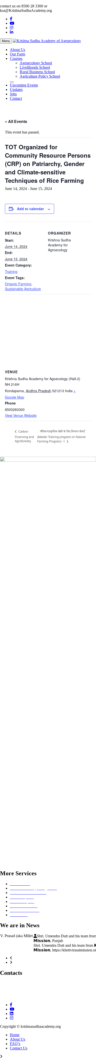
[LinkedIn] (11, 32)
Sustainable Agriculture (23, 288)
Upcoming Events (24, 85)
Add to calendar (30, 208)
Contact (16, 98)
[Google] (11, 1023)
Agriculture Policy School (40, 76)
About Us (17, 50)
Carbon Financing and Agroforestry (24, 436)
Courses (16, 58)
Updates (16, 89)
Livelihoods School (35, 67)
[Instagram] (11, 28)
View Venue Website (21, 415)
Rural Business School (37, 72)
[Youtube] (12, 23)
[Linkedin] (11, 1019)
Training (11, 271)
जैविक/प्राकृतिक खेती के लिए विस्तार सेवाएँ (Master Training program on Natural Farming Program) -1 (61, 436)
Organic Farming (18, 283)
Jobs (13, 94)
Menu (6, 41)
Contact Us (18, 1053)
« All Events (16, 121)
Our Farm (17, 54)
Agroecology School (36, 63)
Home (14, 1040)
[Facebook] (11, 19)
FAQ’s (15, 1049)
